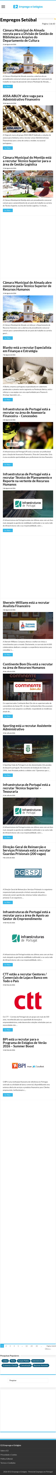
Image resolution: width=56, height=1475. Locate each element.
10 (27, 1346)
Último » (48, 1349)
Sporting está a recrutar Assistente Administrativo (27, 727)
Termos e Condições (8, 1463)
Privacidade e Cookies (9, 1455)
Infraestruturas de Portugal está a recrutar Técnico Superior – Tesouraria (26, 788)
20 (32, 1346)
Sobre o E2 (5, 1451)
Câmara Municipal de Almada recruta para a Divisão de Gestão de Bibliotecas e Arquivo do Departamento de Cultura (28, 35)
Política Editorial (7, 1459)
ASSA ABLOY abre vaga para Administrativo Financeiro (23, 97)
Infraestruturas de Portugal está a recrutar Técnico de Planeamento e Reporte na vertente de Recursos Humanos (27, 479)
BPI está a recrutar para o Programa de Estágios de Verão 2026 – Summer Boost (25, 1042)
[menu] (3, 7)
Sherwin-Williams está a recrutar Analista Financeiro (26, 604)
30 (37, 1346)
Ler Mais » (7, 86)
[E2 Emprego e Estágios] (28, 7)
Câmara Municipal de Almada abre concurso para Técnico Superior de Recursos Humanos (27, 286)
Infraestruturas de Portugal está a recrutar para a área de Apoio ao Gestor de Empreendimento (26, 915)
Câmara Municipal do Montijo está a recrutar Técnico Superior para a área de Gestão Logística (27, 161)
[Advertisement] (28, 246)
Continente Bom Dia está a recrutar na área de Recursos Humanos (28, 665)
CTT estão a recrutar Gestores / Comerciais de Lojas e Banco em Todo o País (25, 977)
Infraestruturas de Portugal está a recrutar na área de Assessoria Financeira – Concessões (26, 412)
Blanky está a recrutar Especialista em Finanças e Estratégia (27, 349)
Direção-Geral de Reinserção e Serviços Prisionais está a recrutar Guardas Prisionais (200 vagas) (27, 850)
